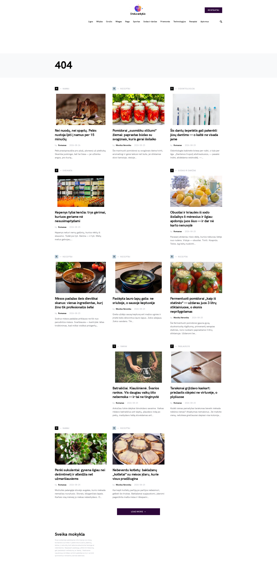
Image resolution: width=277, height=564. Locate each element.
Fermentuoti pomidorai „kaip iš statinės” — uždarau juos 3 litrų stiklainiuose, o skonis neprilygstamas (193, 305)
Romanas (62, 145)
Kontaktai (213, 10)
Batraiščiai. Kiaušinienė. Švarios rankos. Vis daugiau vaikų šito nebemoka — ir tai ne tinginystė (136, 392)
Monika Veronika (123, 145)
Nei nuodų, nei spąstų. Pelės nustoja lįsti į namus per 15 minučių (75, 134)
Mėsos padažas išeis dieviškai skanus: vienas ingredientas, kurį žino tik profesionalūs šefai (79, 303)
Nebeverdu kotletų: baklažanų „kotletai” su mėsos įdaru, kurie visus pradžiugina (136, 474)
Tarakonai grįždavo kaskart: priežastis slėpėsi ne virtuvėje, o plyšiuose (193, 392)
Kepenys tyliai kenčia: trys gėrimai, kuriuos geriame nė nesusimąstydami (80, 216)
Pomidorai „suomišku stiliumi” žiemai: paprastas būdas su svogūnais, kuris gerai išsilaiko (135, 134)
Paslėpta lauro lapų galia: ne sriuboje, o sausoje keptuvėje (134, 301)
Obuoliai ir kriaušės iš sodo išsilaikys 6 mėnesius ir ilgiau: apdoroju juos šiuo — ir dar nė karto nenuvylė (192, 219)
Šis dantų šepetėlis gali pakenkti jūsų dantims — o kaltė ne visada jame (194, 134)
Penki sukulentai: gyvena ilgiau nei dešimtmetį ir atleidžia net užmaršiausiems (80, 474)
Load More (137, 511)
